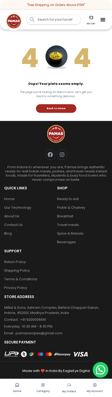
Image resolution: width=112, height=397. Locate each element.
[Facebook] (50, 154)
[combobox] (53, 19)
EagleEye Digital (76, 370)
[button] (102, 19)
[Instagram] (62, 154)
